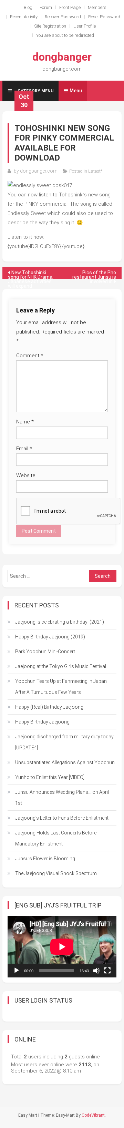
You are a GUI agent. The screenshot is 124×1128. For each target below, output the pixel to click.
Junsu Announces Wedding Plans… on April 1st (62, 797)
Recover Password (63, 16)
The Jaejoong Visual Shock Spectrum (56, 873)
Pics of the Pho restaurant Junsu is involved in (94, 274)
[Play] (16, 970)
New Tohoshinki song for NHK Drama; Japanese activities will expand (30, 274)
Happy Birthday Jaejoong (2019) (50, 636)
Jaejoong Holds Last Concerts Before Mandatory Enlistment (55, 838)
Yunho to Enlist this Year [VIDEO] (49, 777)
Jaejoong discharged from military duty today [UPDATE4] (64, 742)
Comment (29, 355)
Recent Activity (24, 16)
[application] (62, 946)
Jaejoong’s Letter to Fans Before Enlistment (61, 818)
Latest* (95, 171)
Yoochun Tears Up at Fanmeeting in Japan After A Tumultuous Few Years (61, 686)
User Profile (84, 26)
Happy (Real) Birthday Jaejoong (49, 707)
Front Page (70, 7)
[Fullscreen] (107, 970)
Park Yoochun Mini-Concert (45, 651)
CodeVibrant (93, 1115)
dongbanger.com (39, 171)
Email (24, 448)
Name (25, 422)
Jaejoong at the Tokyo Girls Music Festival (60, 666)
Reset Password (104, 16)
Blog (28, 7)
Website (25, 475)
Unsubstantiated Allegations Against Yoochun (65, 762)
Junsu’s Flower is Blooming (45, 858)
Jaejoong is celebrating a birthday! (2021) (59, 622)
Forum (46, 7)
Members (97, 7)
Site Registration (50, 26)
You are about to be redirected (65, 35)
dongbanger (62, 56)
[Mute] (96, 970)
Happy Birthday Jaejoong (42, 722)
